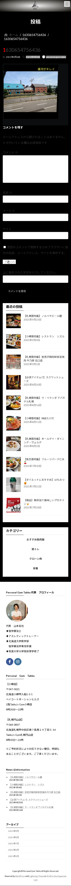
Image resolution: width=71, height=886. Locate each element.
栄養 (35, 568)
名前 (7, 192)
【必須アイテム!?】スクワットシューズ (28, 799)
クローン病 (35, 558)
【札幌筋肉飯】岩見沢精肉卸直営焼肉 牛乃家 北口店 (34, 792)
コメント (10, 152)
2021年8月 (13, 837)
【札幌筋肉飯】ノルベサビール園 (43, 315)
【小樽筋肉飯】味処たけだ (39, 418)
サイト (7, 229)
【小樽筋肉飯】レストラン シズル (44, 336)
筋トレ (35, 548)
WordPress (20, 876)
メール (9, 211)
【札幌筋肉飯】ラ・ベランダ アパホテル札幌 (31, 807)
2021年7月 (13, 843)
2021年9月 (13, 831)
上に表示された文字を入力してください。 (30, 272)
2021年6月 (13, 850)
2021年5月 (13, 856)
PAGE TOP (65, 855)
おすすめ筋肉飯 (35, 539)
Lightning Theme (36, 876)
